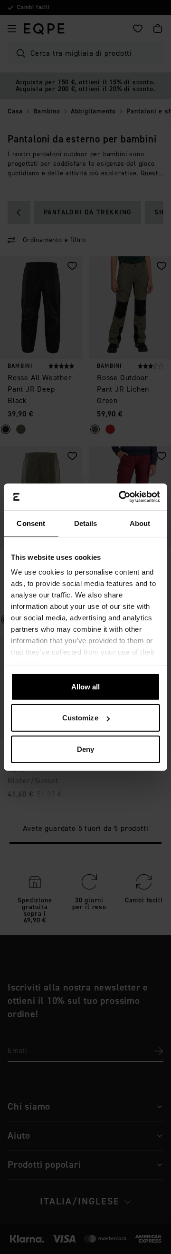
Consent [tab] (31, 523)
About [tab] (140, 523)
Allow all (85, 686)
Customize (80, 718)
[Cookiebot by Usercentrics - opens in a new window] (120, 497)
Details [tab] (85, 523)
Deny (85, 749)
